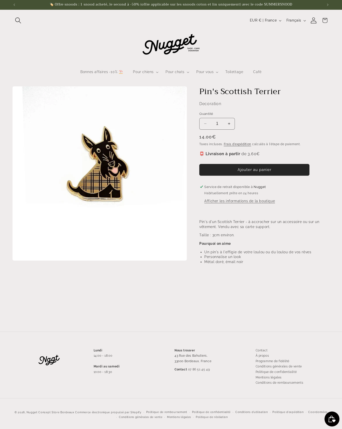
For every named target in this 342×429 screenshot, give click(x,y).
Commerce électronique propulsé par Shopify (108, 412)
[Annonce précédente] (14, 5)
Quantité (206, 114)
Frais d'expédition (237, 144)
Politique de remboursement (166, 412)
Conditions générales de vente (279, 366)
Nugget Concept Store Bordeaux (50, 412)
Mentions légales (269, 377)
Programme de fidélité (273, 361)
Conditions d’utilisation (251, 412)
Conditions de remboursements (279, 382)
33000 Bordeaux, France (193, 361)
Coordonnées (317, 412)
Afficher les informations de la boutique (239, 201)
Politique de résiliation (212, 417)
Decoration (210, 103)
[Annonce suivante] (327, 5)
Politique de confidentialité (276, 372)
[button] (18, 20)
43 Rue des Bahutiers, (191, 355)
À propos (262, 355)
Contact (262, 350)
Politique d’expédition (287, 412)
